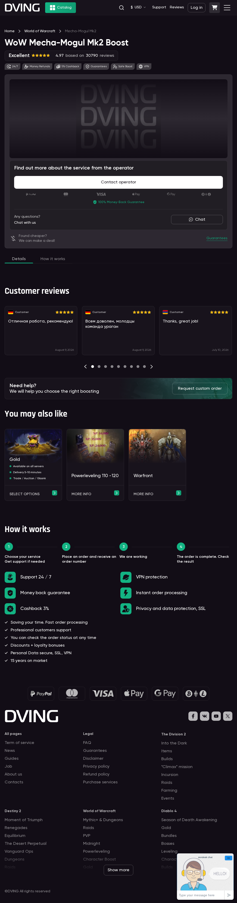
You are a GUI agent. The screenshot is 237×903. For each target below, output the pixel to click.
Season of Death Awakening (189, 820)
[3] (112, 366)
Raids (166, 783)
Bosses (167, 844)
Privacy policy (96, 766)
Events (167, 798)
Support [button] (159, 7)
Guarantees (95, 751)
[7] (138, 366)
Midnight (91, 844)
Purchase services (100, 782)
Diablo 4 (169, 811)
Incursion (169, 775)
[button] (214, 7)
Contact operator (118, 182)
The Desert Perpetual (26, 844)
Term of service (19, 743)
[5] (125, 366)
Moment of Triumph (24, 820)
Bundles (169, 836)
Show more (118, 870)
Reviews (177, 7)
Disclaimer (93, 758)
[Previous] (85, 366)
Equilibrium (15, 836)
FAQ (87, 743)
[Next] (152, 366)
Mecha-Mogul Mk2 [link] (80, 31)
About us (13, 774)
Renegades (16, 828)
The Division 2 (173, 734)
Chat (200, 219)
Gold (166, 828)
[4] (118, 366)
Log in (197, 8)
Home (10, 31)
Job (8, 766)
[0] (92, 366)
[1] (99, 366)
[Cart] (214, 7)
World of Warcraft (39, 31)
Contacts (14, 782)
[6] (131, 366)
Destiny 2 (13, 811)
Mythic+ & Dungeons (103, 820)
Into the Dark (174, 743)
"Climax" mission (177, 767)
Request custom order (200, 388)
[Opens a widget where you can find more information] (205, 876)
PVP (86, 836)
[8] (144, 366)
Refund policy (96, 774)
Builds (167, 759)
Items (166, 751)
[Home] (22, 7)
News (10, 751)
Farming (169, 790)
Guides (12, 758)
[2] (105, 366)
